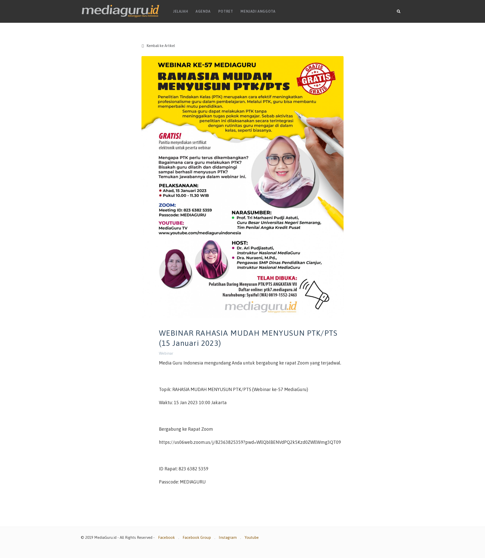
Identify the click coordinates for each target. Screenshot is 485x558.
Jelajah (180, 11)
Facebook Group (197, 537)
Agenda (203, 11)
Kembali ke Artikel (158, 46)
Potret (225, 11)
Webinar (166, 353)
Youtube (252, 537)
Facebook (166, 537)
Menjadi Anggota (257, 11)
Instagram (228, 537)
